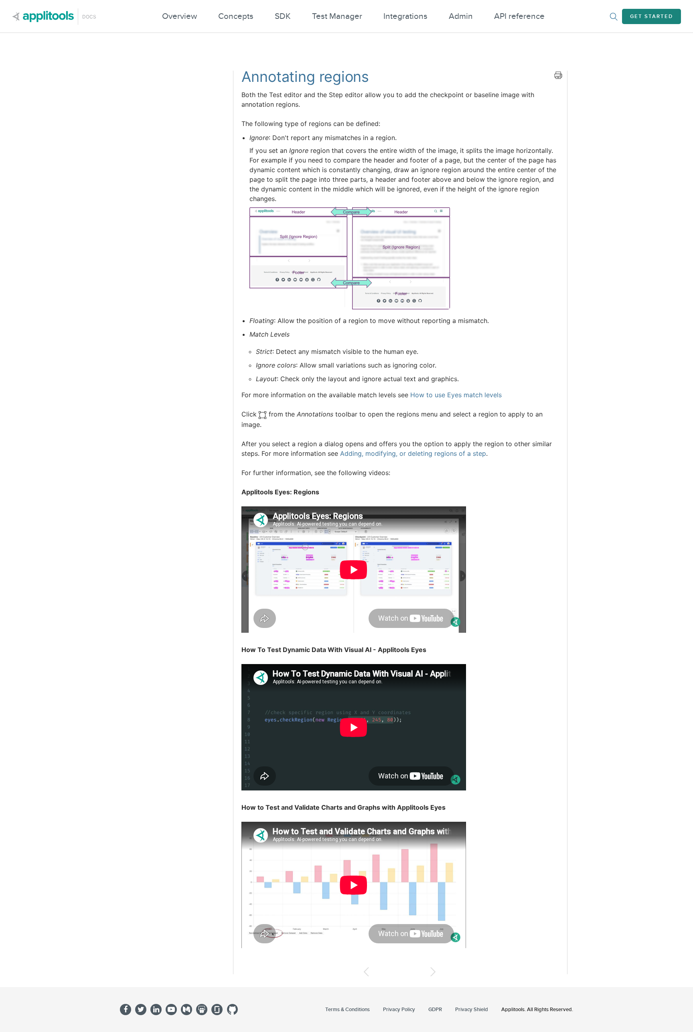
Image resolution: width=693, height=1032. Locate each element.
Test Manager (337, 16)
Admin (461, 16)
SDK (283, 16)
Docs (89, 17)
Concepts (235, 16)
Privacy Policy (399, 1009)
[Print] (558, 75)
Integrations (405, 16)
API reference (519, 16)
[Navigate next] (432, 971)
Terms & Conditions (347, 1009)
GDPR (435, 1009)
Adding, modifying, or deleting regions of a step (413, 453)
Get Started (651, 16)
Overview (179, 16)
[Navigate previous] (366, 971)
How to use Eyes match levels (456, 395)
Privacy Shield (471, 1009)
